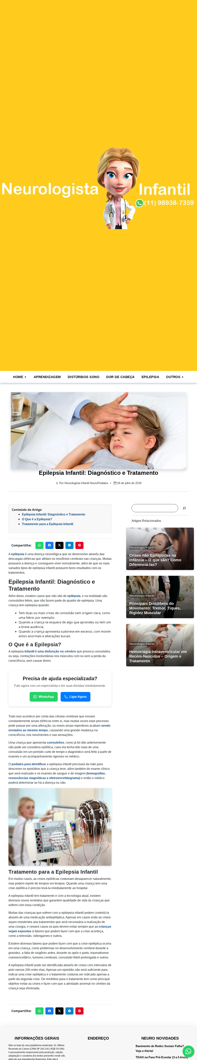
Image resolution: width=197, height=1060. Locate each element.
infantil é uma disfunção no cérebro (50, 651)
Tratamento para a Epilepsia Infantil (47, 524)
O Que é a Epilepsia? (37, 519)
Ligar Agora (78, 696)
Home (18, 377)
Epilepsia (150, 377)
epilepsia (17, 554)
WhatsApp (46, 696)
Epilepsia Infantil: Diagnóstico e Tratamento (53, 514)
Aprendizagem (47, 377)
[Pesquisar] (184, 508)
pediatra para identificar (29, 764)
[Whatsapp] (188, 1051)
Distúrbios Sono (83, 377)
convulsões (55, 742)
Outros (173, 377)
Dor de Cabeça (120, 377)
